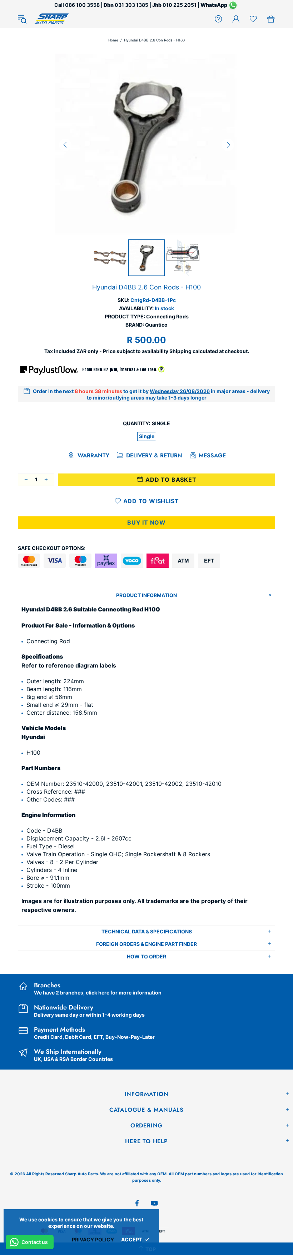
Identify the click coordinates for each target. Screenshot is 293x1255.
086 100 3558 (82, 5)
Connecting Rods (167, 316)
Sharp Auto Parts (51, 19)
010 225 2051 (180, 5)
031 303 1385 (131, 5)
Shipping (180, 351)
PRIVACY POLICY (93, 1239)
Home (113, 40)
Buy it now (146, 522)
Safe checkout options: (51, 548)
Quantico (156, 325)
